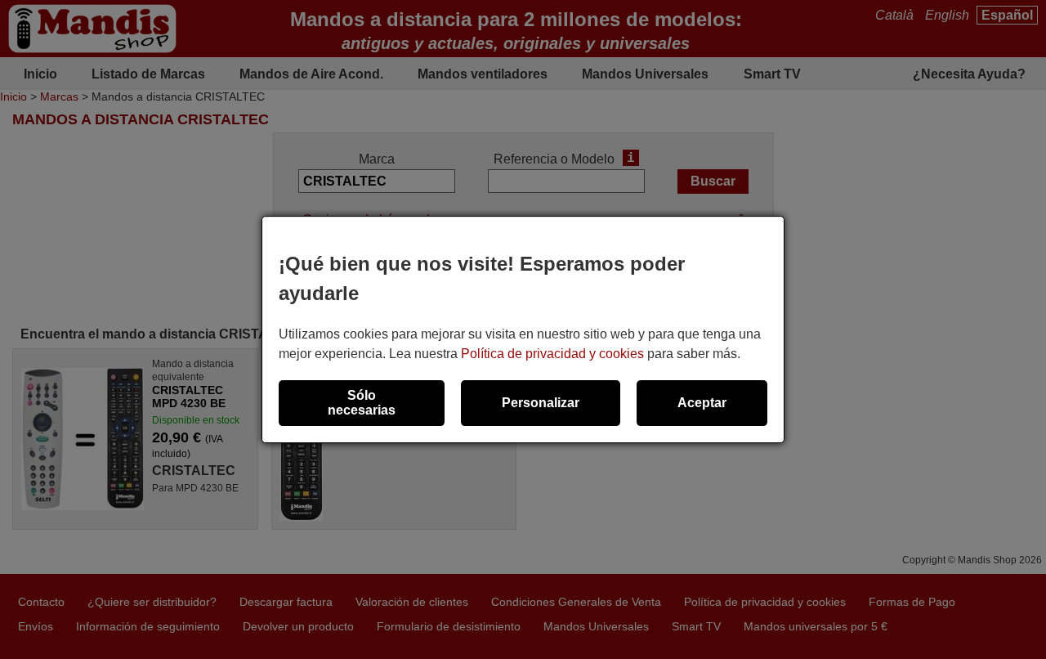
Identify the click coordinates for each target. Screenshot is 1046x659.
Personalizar (540, 403)
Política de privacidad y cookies (552, 354)
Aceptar (701, 403)
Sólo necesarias (362, 402)
